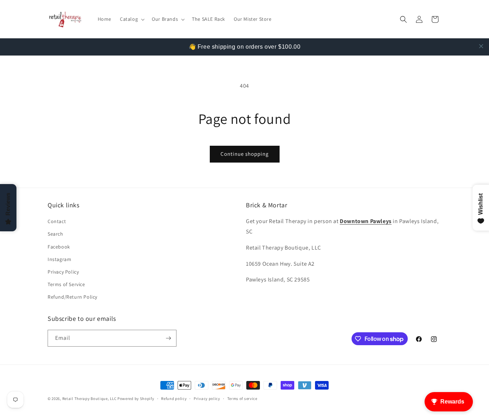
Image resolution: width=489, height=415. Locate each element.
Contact (57, 221)
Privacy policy (207, 398)
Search (55, 234)
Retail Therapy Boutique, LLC (89, 398)
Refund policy (174, 398)
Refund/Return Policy (72, 297)
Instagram (59, 259)
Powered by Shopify (135, 398)
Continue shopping (245, 153)
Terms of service (242, 398)
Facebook (59, 246)
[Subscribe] (168, 338)
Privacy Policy (63, 272)
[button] (131, 18)
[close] (481, 46)
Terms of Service (66, 284)
